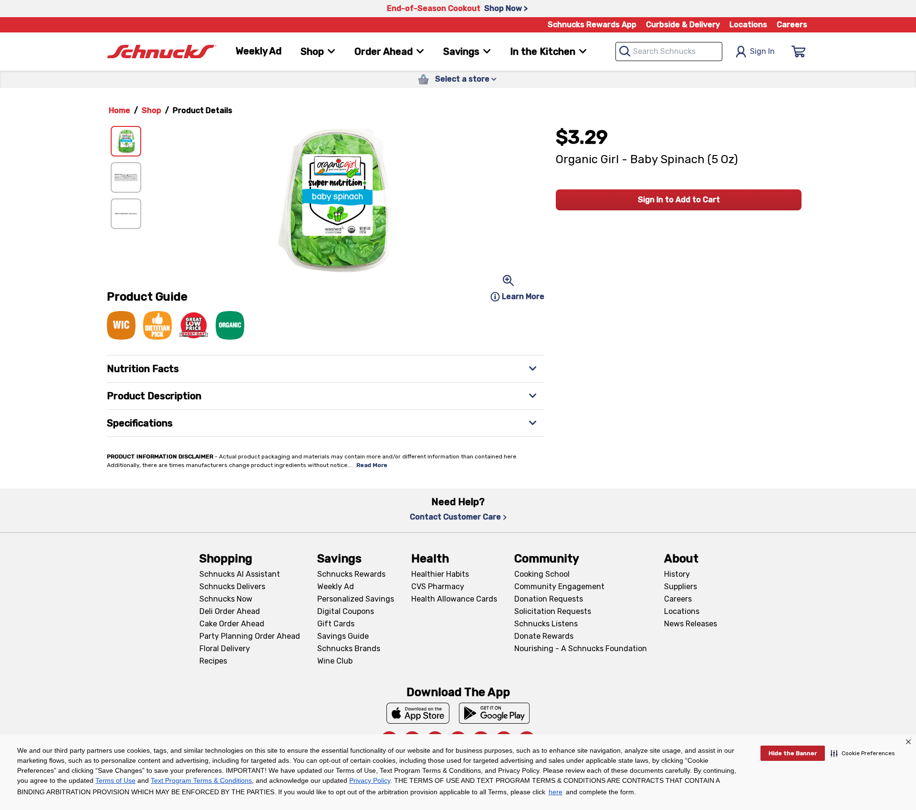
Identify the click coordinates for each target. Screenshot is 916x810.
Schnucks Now (225, 598)
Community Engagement (559, 586)
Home (119, 110)
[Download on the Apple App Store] (417, 713)
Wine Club (335, 660)
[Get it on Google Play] (494, 713)
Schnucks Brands (348, 648)
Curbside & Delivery (683, 24)
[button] (863, 753)
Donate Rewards (543, 636)
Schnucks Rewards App (592, 24)
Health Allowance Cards (454, 598)
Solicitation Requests (552, 611)
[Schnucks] (162, 52)
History (677, 574)
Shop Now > (506, 8)
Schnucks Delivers (232, 586)
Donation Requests (548, 598)
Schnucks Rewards (351, 574)
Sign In (762, 51)
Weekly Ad (258, 51)
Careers (792, 24)
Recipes (213, 660)
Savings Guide (343, 636)
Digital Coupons (345, 611)
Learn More (523, 296)
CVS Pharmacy (437, 586)
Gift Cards (335, 623)
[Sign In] (798, 51)
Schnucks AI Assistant (239, 574)
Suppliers (680, 586)
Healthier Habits (440, 574)
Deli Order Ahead (229, 611)
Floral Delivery (224, 648)
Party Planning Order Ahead (249, 636)
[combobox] (668, 51)
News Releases (690, 623)
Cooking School (542, 574)
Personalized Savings (355, 598)
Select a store (462, 78)
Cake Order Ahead (231, 623)
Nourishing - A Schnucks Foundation (580, 648)
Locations (748, 24)
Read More (371, 465)
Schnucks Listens (546, 623)
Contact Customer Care (455, 516)
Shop (151, 110)
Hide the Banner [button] (793, 753)
